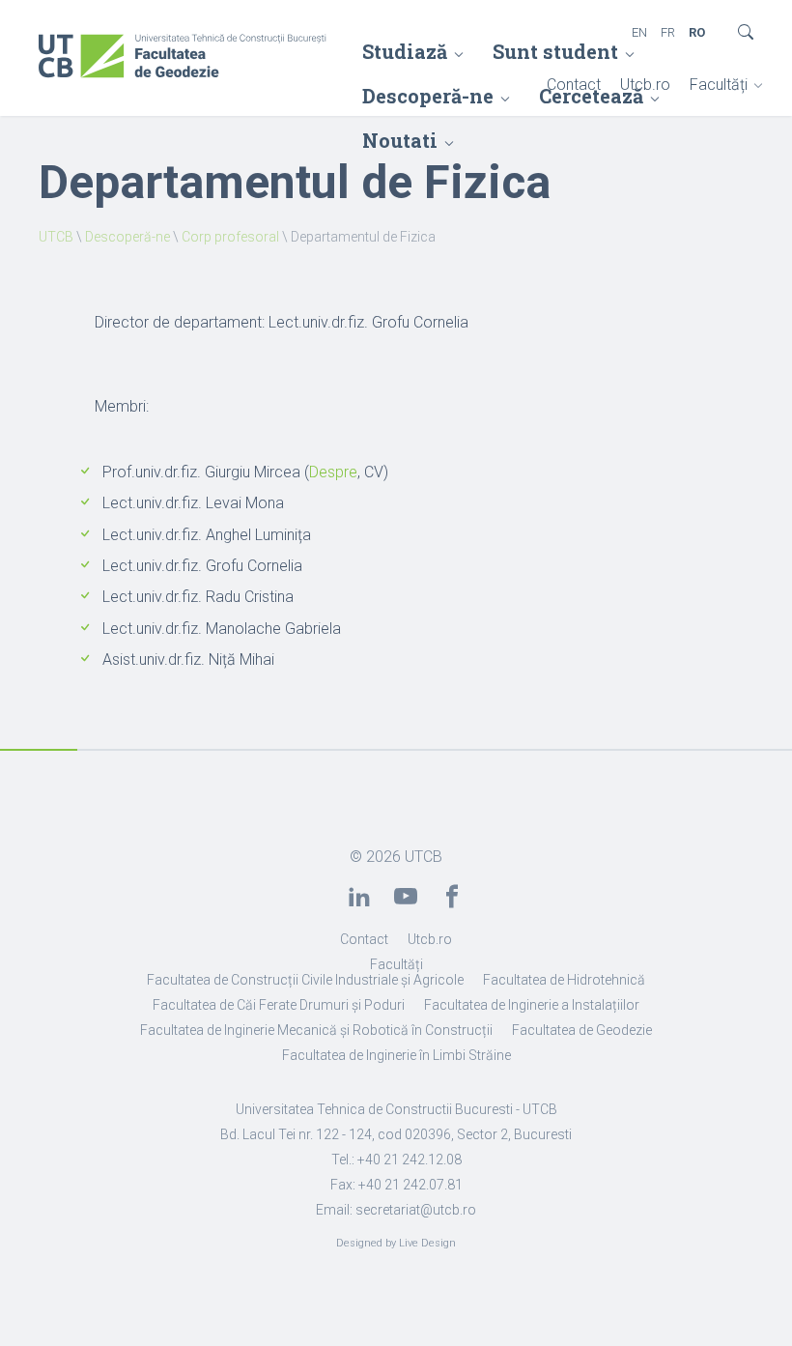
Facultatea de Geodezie (582, 1030)
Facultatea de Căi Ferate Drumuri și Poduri (279, 1005)
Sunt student (555, 51)
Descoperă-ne (127, 236)
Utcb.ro (645, 84)
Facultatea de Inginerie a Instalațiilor (531, 1005)
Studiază (404, 51)
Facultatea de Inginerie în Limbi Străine (396, 1055)
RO (697, 32)
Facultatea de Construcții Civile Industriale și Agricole (305, 980)
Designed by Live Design (396, 1243)
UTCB (56, 236)
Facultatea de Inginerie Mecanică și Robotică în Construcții (316, 1030)
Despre (333, 472)
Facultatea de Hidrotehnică (564, 980)
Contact (574, 84)
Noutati (400, 140)
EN (639, 32)
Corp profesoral (230, 236)
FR (668, 32)
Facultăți (719, 84)
